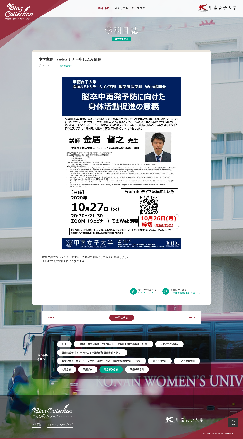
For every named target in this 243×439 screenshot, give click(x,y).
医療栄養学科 (137, 369)
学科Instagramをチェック (186, 291)
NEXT (192, 317)
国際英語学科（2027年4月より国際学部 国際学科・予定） (92, 352)
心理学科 (66, 369)
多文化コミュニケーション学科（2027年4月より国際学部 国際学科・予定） (101, 361)
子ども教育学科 (187, 361)
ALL (64, 344)
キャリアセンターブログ (130, 8)
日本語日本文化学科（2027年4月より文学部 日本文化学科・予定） (113, 344)
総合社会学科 (160, 361)
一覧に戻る (121, 317)
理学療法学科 (111, 369)
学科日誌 (103, 8)
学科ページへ (147, 291)
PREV (51, 317)
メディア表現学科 (169, 344)
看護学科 (87, 369)
